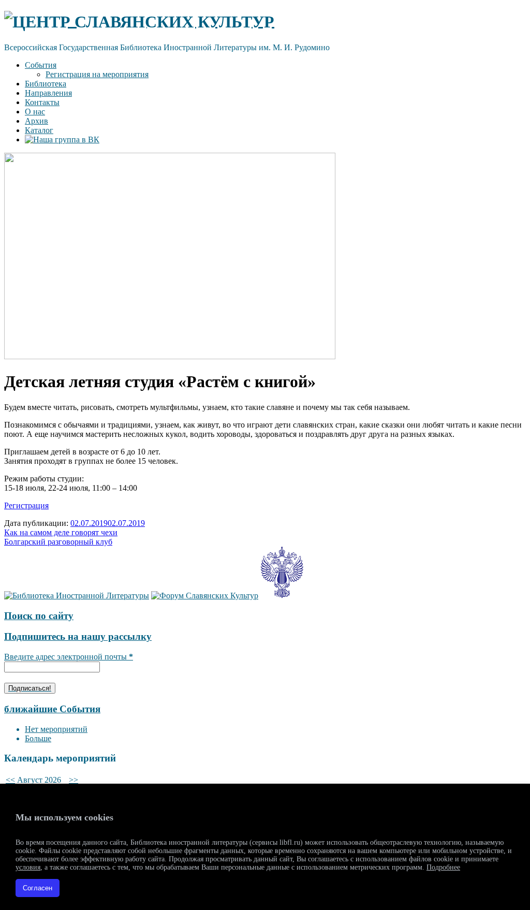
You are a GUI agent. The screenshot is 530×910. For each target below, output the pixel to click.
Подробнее (443, 867)
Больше (38, 738)
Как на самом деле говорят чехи (60, 532)
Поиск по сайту (38, 615)
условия (28, 867)
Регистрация (26, 505)
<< (10, 779)
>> (73, 779)
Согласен (37, 888)
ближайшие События (52, 708)
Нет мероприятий (56, 729)
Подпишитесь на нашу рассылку (78, 636)
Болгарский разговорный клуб (58, 541)
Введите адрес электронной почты (68, 656)
